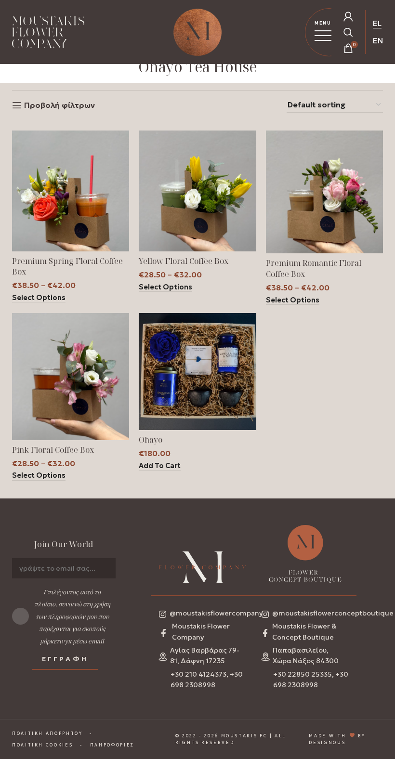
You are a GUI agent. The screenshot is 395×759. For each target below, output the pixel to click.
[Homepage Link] (48, 34)
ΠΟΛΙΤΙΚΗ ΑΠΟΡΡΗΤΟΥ (47, 733)
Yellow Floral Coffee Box (183, 261)
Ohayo (150, 439)
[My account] (348, 16)
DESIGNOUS (327, 742)
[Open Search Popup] (348, 32)
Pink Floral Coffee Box (53, 450)
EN (378, 40)
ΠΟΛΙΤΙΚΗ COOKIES (42, 744)
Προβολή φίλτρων (59, 105)
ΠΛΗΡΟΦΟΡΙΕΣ (112, 744)
